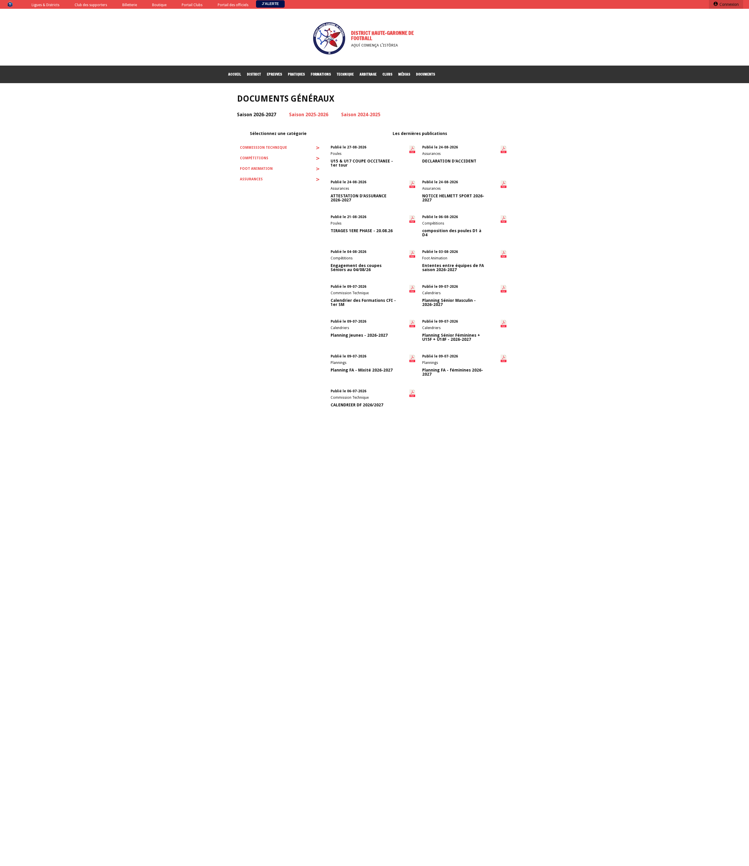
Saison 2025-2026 (308, 114)
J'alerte (270, 4)
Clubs (387, 74)
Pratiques (296, 74)
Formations (321, 74)
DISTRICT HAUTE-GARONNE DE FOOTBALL (382, 35)
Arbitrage (368, 74)
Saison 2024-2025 (360, 114)
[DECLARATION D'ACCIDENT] (455, 165)
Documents (425, 74)
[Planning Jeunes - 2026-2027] (363, 340)
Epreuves (274, 74)
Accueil (234, 74)
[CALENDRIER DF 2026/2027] (363, 409)
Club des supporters (91, 5)
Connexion (729, 4)
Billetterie (129, 5)
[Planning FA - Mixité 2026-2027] (363, 374)
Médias (404, 74)
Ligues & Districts (45, 5)
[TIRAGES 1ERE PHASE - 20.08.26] (363, 235)
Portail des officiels (233, 5)
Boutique (159, 5)
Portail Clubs (192, 5)
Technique (345, 74)
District (254, 74)
